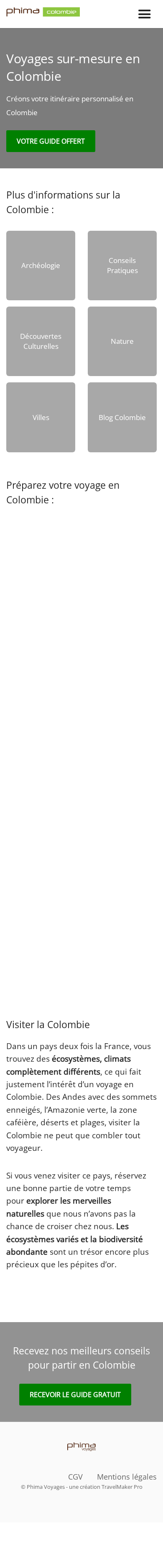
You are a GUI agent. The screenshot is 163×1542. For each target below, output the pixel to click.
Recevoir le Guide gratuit (75, 1394)
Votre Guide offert (51, 141)
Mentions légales (127, 1477)
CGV (75, 1477)
